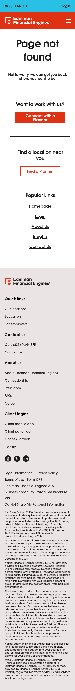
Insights (40, 236)
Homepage (40, 206)
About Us (40, 226)
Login (40, 216)
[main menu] (68, 21)
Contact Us (40, 246)
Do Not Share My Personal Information (35, 504)
